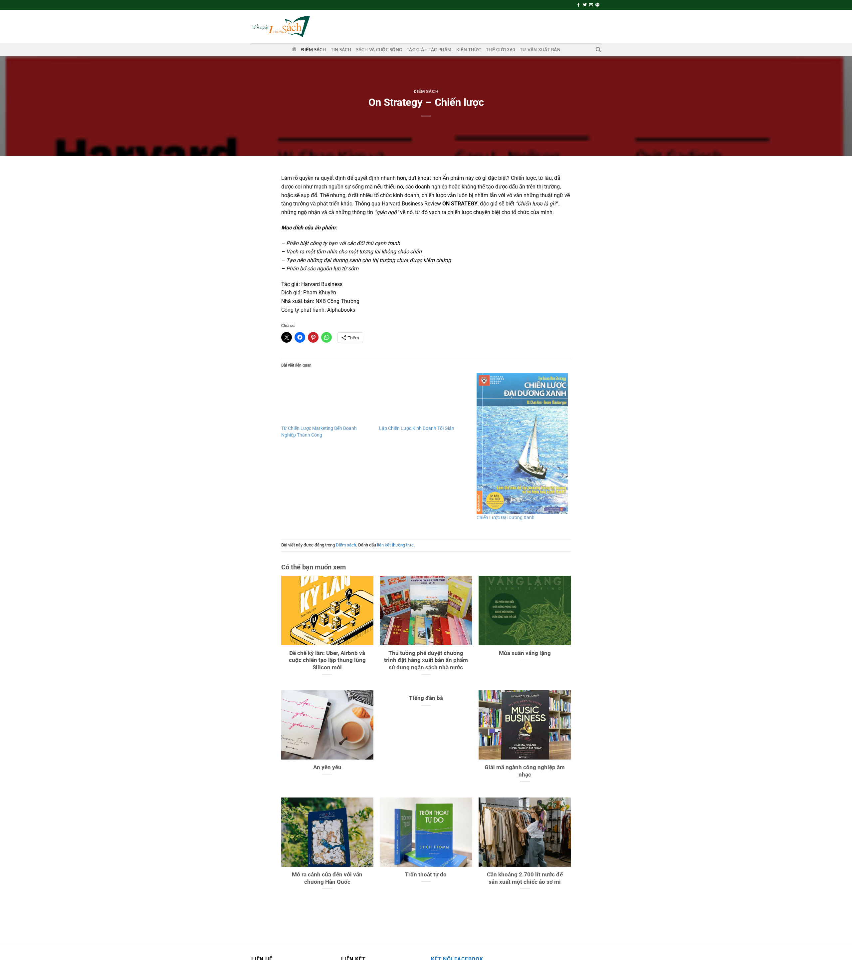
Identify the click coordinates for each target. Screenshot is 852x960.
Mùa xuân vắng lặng (525, 653)
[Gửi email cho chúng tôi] (591, 5)
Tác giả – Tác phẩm (429, 49)
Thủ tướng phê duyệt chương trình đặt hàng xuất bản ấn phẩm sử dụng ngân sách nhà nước (426, 660)
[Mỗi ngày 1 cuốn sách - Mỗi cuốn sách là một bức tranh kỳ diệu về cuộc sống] (280, 26)
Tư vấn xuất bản (540, 49)
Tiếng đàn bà (426, 698)
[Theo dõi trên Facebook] (578, 5)
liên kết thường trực (395, 544)
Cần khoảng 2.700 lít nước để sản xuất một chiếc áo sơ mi (525, 878)
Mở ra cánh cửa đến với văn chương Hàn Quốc (327, 878)
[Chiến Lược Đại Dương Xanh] (522, 443)
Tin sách (341, 49)
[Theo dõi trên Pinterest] (597, 5)
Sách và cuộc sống (379, 49)
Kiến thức (468, 49)
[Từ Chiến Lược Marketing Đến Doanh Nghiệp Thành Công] (326, 399)
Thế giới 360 (500, 49)
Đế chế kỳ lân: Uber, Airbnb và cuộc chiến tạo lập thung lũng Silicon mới (327, 660)
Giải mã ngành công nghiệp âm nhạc (525, 771)
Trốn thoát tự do (426, 874)
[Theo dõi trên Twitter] (585, 5)
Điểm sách (313, 49)
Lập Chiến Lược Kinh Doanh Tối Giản (416, 428)
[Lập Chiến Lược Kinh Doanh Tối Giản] (424, 399)
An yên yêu (327, 767)
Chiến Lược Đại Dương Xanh (505, 517)
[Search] (598, 49)
